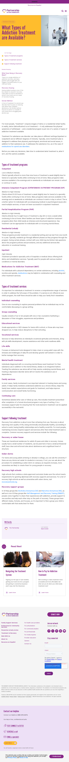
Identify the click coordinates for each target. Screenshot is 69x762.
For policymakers (29, 625)
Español (34, 5)
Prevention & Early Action (9, 630)
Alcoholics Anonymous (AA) (28, 491)
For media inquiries (30, 634)
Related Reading (6, 69)
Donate (34, 2)
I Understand (56, 756)
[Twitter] (52, 631)
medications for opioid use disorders (15, 146)
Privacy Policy (13, 696)
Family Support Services (9, 622)
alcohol (61, 271)
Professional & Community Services (10, 626)
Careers (26, 640)
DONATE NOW (55, 614)
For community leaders (31, 628)
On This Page (7, 53)
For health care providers (32, 622)
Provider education (30, 637)
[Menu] (65, 11)
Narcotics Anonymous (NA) (52, 491)
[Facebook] (48, 631)
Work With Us (5, 636)
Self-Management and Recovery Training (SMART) (45, 493)
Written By (8, 522)
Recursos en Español (8, 642)
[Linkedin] (60, 631)
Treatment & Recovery (8, 21)
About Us (4, 639)
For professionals (29, 631)
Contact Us (27, 643)
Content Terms (5, 696)
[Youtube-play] (64, 631)
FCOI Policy (29, 696)
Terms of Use (21, 696)
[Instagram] (56, 631)
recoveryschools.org (9, 482)
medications (22, 273)
